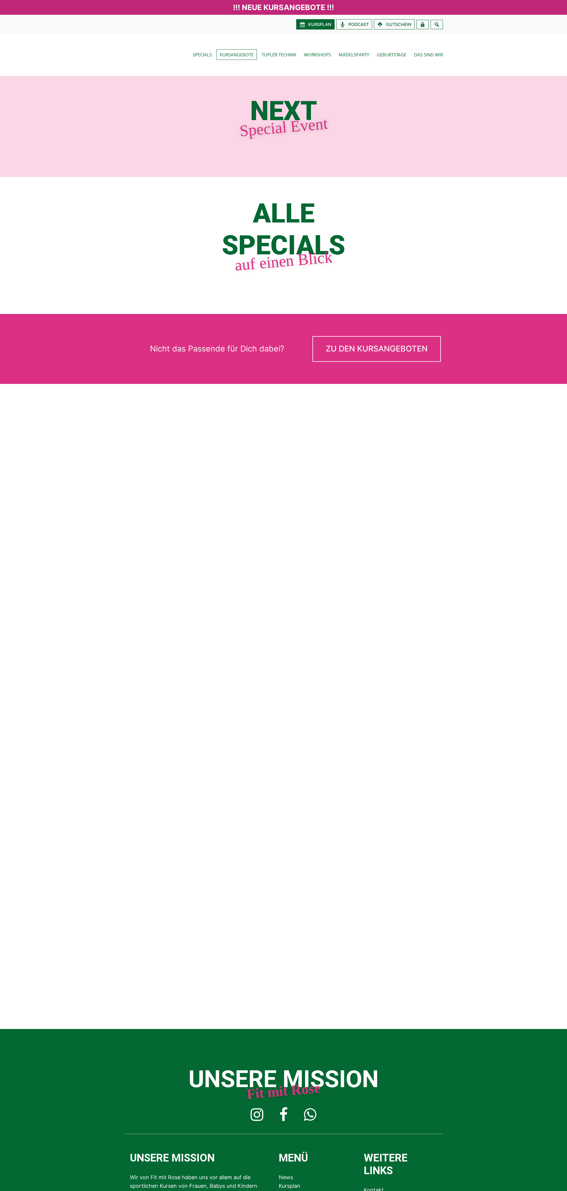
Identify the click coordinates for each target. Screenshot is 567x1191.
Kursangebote (237, 55)
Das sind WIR (428, 55)
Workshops (317, 55)
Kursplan (289, 1186)
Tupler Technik (279, 55)
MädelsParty (354, 55)
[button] (376, 349)
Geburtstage (391, 55)
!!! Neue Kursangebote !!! (283, 7)
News (286, 1177)
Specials (202, 55)
